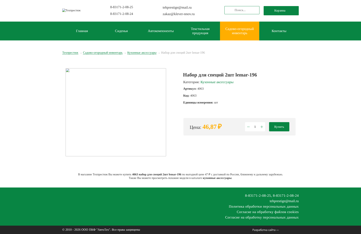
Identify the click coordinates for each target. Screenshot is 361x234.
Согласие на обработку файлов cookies (268, 212)
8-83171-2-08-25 (121, 7)
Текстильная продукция (200, 31)
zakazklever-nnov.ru (179, 14)
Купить (279, 126)
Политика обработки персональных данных (264, 206)
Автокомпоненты (161, 31)
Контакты (279, 31)
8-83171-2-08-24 (121, 14)
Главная (82, 31)
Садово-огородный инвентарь (239, 31)
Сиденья (121, 31)
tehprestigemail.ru (177, 7)
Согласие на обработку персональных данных (262, 217)
